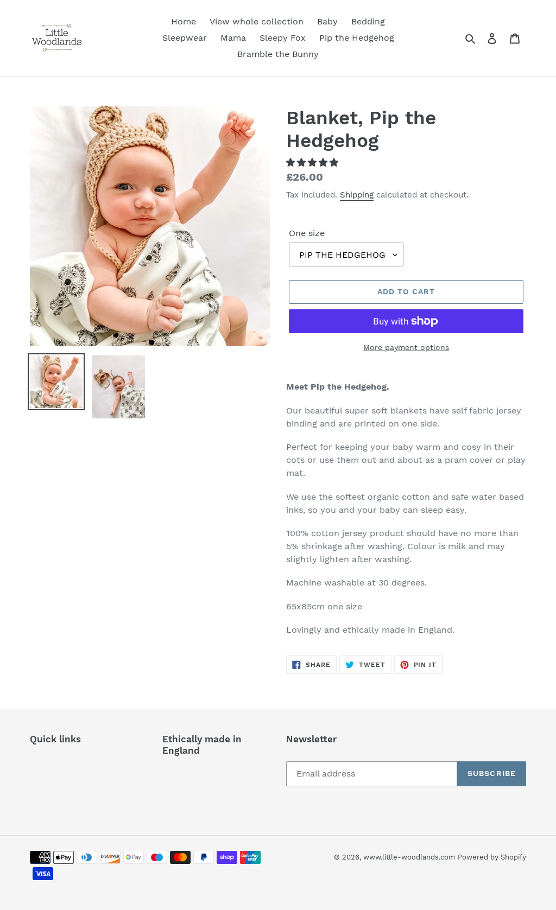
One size (307, 233)
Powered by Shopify (492, 857)
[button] (313, 162)
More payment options (406, 347)
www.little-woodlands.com (409, 857)
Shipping (357, 195)
